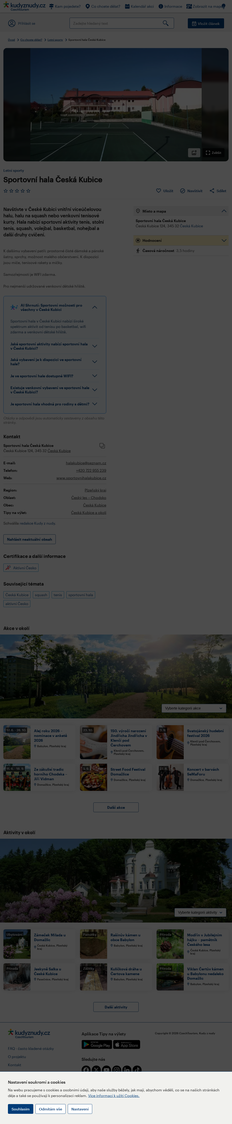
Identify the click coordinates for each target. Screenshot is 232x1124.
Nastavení (80, 1109)
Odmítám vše (50, 1109)
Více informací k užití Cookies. (114, 1095)
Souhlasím (21, 1109)
